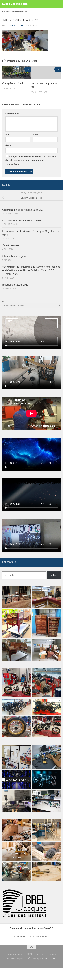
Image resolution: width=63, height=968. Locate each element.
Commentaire (12, 113)
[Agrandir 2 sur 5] (56, 672)
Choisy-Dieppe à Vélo (13, 83)
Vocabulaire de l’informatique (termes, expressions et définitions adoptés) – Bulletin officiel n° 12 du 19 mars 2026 (31, 270)
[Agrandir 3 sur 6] (26, 613)
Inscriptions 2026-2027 (15, 284)
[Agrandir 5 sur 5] (26, 719)
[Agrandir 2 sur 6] (56, 590)
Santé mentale (10, 245)
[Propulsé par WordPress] (29, 958)
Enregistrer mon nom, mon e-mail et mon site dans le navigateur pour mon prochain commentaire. (30, 160)
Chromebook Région (14, 256)
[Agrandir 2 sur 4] (56, 749)
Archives (6, 301)
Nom (8, 134)
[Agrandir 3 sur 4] (26, 774)
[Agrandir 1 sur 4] (26, 749)
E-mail (36, 134)
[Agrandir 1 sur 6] (26, 590)
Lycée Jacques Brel (15, 3)
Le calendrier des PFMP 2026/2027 (22, 220)
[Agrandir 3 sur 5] (26, 702)
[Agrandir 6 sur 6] (56, 643)
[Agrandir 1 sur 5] (26, 672)
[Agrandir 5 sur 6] (26, 643)
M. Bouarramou (15, 26)
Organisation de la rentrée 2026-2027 (23, 209)
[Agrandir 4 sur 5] (56, 702)
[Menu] (59, 4)
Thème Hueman (49, 958)
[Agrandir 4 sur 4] (26, 794)
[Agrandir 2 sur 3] (26, 866)
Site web (9, 145)
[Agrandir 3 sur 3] (56, 866)
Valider (54, 575)
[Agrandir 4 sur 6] (56, 613)
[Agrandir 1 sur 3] (26, 823)
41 (29, 69)
